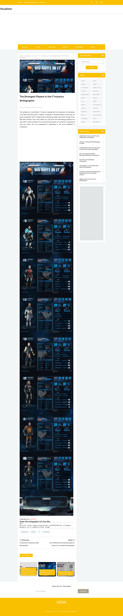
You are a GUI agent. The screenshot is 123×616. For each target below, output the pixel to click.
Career (95, 84)
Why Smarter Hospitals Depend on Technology (64, 573)
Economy (83, 91)
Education (95, 91)
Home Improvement (98, 105)
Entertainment (85, 94)
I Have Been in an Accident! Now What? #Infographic (88, 166)
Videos (83, 122)
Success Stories (97, 115)
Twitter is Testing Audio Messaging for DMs (89, 142)
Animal (83, 81)
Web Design (96, 122)
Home (21, 2)
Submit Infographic (30, 2)
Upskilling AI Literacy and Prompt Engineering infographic (89, 136)
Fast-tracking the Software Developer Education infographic (89, 154)
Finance (95, 98)
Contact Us (42, 2)
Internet (33, 532)
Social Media (79, 47)
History (83, 105)
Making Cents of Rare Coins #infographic (87, 179)
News (38, 47)
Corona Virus (84, 87)
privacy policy (61, 602)
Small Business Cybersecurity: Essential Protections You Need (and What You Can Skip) (28, 571)
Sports (83, 115)
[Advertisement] (61, 30)
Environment (96, 94)
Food (82, 101)
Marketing (84, 111)
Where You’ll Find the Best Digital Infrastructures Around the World (47, 572)
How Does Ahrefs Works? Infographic (86, 160)
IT (39, 532)
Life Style (95, 108)
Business (65, 47)
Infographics (24, 532)
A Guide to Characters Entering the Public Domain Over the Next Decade (89, 173)
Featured (24, 47)
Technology (51, 47)
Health (92, 47)
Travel (94, 118)
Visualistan (63, 611)
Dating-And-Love (97, 87)
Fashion (83, 98)
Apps (94, 81)
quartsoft (33, 519)
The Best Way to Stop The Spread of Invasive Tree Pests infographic (89, 148)
